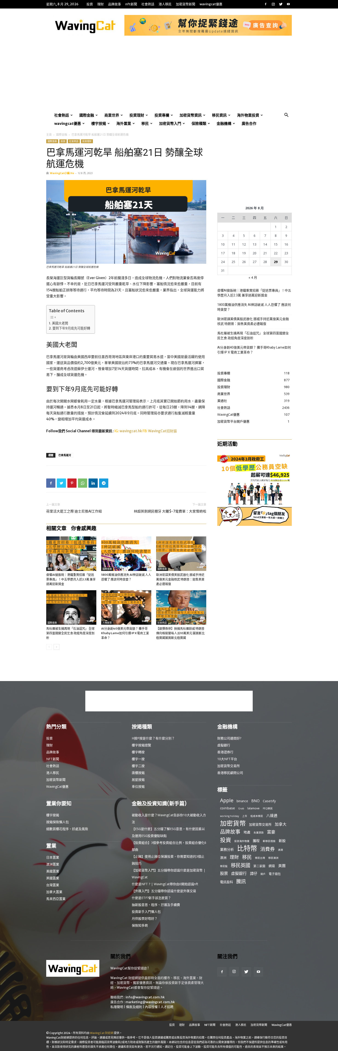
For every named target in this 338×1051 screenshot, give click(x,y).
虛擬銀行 (223, 745)
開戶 (263, 874)
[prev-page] (49, 647)
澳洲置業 (52, 864)
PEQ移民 (268, 808)
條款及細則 (134, 1007)
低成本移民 (256, 816)
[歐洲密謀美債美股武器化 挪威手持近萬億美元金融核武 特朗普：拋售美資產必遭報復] (181, 553)
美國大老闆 (60, 323)
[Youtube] (288, 4)
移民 (145, 123)
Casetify (269, 801)
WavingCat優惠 (211, 4)
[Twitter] (280, 4)
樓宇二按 (138, 766)
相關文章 (56, 528)
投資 (89, 4)
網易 (272, 866)
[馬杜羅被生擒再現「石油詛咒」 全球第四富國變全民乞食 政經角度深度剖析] (71, 607)
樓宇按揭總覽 (141, 745)
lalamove (253, 808)
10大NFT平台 (227, 759)
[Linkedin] (93, 483)
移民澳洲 (273, 857)
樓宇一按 (138, 759)
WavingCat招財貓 (162, 431)
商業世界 (111, 115)
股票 (224, 873)
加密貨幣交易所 (228, 766)
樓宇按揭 (98, 123)
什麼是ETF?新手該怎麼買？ (151, 898)
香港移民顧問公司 (230, 772)
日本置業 (52, 857)
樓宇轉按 (138, 752)
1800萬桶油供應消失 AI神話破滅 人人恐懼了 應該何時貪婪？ (254, 307)
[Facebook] (265, 4)
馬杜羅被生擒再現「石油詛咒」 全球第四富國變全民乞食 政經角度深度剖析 (70, 633)
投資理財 (136, 115)
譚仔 (253, 873)
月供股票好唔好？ (145, 918)
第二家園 (259, 866)
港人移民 (165, 4)
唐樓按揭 (138, 772)
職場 (50, 568)
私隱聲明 (116, 1007)
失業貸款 (259, 832)
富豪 (271, 831)
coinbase (227, 808)
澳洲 (223, 857)
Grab (241, 808)
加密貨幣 (233, 823)
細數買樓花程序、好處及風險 (67, 829)
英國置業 (52, 878)
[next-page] (56, 647)
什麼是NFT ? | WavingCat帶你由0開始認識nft (165, 884)
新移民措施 (269, 841)
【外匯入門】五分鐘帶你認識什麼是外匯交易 (164, 891)
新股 (282, 840)
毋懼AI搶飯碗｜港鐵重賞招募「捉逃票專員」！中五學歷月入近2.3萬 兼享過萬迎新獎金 (71, 579)
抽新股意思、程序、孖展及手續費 (156, 904)
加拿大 (280, 824)
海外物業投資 (248, 115)
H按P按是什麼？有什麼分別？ (153, 738)
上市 (244, 816)
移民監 (224, 866)
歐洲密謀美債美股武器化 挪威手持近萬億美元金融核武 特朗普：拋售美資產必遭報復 (180, 579)
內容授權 (151, 1007)
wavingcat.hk (131, 431)
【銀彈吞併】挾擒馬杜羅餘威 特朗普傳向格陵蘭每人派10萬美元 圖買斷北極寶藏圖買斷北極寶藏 (180, 633)
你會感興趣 (83, 528)
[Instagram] (273, 4)
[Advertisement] (169, 76)
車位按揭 (138, 786)
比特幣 (247, 848)
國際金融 (86, 115)
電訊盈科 (226, 882)
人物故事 (107, 622)
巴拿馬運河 (64, 455)
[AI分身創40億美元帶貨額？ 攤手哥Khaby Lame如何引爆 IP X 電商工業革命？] (126, 607)
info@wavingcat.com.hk (145, 997)
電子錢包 (275, 874)
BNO (255, 801)
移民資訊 (219, 115)
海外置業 (123, 123)
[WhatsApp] (82, 483)
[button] (286, 115)
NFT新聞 (131, 4)
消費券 (267, 849)
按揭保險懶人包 (57, 822)
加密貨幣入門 (170, 123)
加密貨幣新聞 (185, 4)
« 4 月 (253, 277)
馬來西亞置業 (56, 898)
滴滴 (280, 849)
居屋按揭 (138, 779)
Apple (226, 800)
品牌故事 (114, 4)
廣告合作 (249, 123)
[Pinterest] (72, 483)
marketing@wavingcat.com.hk (150, 1002)
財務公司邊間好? (229, 738)
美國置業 (52, 871)
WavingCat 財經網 (101, 1033)
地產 (246, 832)
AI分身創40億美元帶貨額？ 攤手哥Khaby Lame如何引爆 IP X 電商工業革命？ (125, 633)
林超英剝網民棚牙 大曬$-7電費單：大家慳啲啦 (170, 511)
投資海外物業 (241, 841)
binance (242, 801)
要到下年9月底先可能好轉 (71, 328)
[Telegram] (103, 483)
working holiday (229, 816)
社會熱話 (147, 4)
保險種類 (199, 123)
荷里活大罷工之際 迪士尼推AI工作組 (74, 511)
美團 (282, 865)
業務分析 (227, 849)
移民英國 (240, 865)
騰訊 (241, 881)
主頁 (49, 135)
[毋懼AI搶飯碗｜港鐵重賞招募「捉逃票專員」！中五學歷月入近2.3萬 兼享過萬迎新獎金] (71, 553)
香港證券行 (225, 752)
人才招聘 (166, 1007)
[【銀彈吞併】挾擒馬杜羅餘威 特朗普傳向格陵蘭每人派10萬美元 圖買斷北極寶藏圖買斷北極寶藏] (181, 607)
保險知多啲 (140, 925)
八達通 (271, 815)
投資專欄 (162, 115)
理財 (100, 4)
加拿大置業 (54, 892)
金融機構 (224, 123)
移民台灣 (260, 857)
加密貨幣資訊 (191, 115)
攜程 (256, 840)
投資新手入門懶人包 (146, 911)
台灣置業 (52, 885)
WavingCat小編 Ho (62, 173)
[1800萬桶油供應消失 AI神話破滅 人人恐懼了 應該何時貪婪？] (126, 553)
